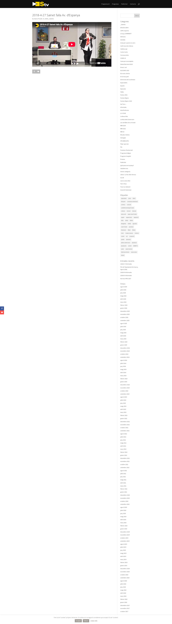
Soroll (122, 178)
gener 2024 (123, 382)
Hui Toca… (123, 104)
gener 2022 (123, 455)
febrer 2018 (123, 599)
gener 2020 (123, 529)
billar (134, 198)
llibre (129, 230)
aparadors (123, 198)
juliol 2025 (123, 326)
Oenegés (123, 138)
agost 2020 (123, 507)
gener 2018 (123, 602)
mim (122, 233)
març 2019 (123, 559)
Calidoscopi (123, 49)
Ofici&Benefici (124, 141)
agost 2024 (123, 360)
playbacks (123, 246)
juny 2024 (123, 366)
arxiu (129, 198)
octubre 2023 (124, 391)
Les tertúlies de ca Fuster (128, 122)
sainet (129, 246)
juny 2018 (123, 587)
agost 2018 (123, 581)
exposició (136, 217)
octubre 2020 (124, 501)
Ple (121, 147)
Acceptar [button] (78, 621)
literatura (123, 230)
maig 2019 (123, 553)
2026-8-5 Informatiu (126, 275)
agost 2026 (123, 287)
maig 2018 (123, 590)
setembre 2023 (124, 394)
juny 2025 (123, 330)
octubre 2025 (124, 317)
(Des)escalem (124, 27)
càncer (128, 211)
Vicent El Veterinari (125, 190)
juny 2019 (123, 550)
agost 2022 (123, 434)
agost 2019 (123, 544)
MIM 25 (122, 132)
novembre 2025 (125, 314)
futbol (129, 223)
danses (134, 211)
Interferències (124, 110)
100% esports (124, 31)
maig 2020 (123, 516)
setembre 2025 (124, 320)
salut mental (129, 249)
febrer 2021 (123, 489)
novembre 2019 (125, 535)
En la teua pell (124, 77)
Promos (122, 159)
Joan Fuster (124, 227)
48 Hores (123, 37)
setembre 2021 (124, 467)
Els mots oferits (125, 73)
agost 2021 (123, 470)
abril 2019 (123, 556)
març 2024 (123, 375)
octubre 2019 (124, 538)
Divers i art (123, 67)
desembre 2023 (125, 385)
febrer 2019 (123, 562)
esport (122, 217)
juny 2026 (123, 293)
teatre (122, 255)
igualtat (135, 223)
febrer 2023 (123, 415)
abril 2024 (123, 372)
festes (131, 220)
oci (127, 236)
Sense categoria (125, 171)
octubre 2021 (124, 464)
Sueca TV (36, 19)
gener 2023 (123, 418)
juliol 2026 (123, 290)
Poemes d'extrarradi (126, 150)
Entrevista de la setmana (127, 79)
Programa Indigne (125, 153)
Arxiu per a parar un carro (127, 43)
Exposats (123, 89)
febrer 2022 (123, 452)
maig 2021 (123, 480)
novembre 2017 (125, 608)
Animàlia (122, 40)
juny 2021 (123, 477)
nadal (122, 236)
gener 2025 (123, 345)
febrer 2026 (123, 305)
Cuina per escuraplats (126, 61)
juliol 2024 (123, 363)
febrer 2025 (123, 342)
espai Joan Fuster (132, 214)
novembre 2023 (125, 388)
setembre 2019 (124, 541)
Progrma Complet (125, 156)
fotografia (123, 223)
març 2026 (123, 302)
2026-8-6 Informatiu (126, 272)
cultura (123, 211)
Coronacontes (124, 55)
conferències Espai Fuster (127, 208)
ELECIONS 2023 (124, 70)
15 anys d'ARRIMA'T (125, 34)
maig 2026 (123, 296)
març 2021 (123, 486)
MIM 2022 (123, 129)
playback (134, 242)
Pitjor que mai (124, 144)
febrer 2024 (123, 379)
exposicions (129, 217)
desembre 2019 (125, 532)
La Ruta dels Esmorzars (127, 119)
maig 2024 (123, 369)
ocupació (131, 236)
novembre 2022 (125, 425)
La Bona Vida (124, 116)
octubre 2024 (124, 354)
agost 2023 (123, 397)
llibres (133, 230)
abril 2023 (123, 409)
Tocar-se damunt (125, 187)
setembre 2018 (124, 578)
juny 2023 (123, 403)
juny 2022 (123, 440)
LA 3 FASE (123, 113)
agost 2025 (123, 323)
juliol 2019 (123, 547)
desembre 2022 (125, 421)
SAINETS (135, 246)
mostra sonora (129, 233)
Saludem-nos (124, 168)
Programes (115, 4)
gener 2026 (123, 308)
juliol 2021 (123, 473)
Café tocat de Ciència (126, 46)
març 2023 (123, 412)
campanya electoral (132, 201)
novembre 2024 (125, 351)
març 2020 (123, 523)
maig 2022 (123, 443)
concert (129, 204)
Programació (105, 4)
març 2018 (123, 596)
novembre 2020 (125, 498)
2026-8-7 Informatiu (126, 264)
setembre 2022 (124, 431)
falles (126, 220)
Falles (122, 92)
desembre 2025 (125, 311)
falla (122, 220)
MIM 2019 (123, 125)
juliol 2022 (123, 437)
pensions (128, 239)
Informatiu (123, 107)
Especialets (123, 83)
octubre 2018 (124, 575)
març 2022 (123, 449)
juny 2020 (123, 513)
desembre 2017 (125, 605)
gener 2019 (123, 565)
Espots (122, 86)
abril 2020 (123, 519)
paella (122, 239)
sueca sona (134, 252)
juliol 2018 (123, 584)
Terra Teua (123, 184)
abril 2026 (123, 299)
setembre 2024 (124, 357)
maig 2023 (123, 406)
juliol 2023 (123, 400)
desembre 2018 (125, 568)
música (137, 233)
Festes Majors (124, 98)
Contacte (133, 4)
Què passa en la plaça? (127, 165)
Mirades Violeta (124, 135)
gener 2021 (123, 492)
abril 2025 (123, 336)
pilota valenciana (125, 242)
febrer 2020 (123, 526)
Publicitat (124, 4)
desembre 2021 (125, 458)
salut (122, 249)
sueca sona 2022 (125, 181)
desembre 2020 (125, 495)
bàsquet (123, 201)
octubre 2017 (124, 611)
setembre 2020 (124, 504)
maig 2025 (123, 333)
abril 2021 (123, 483)
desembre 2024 (125, 348)
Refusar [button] (86, 621)
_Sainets (51, 19)
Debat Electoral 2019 (126, 64)
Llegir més (93, 621)
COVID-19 (123, 58)
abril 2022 (123, 446)
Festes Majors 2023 (126, 101)
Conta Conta (124, 52)
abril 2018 (123, 593)
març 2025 (123, 339)
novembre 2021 (125, 461)
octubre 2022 (124, 428)
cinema (123, 204)
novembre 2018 (125, 572)
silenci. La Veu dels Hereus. (128, 175)
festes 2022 (123, 95)
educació (123, 214)
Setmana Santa (125, 252)
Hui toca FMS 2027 (125, 278)
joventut (131, 227)
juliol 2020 (123, 510)
